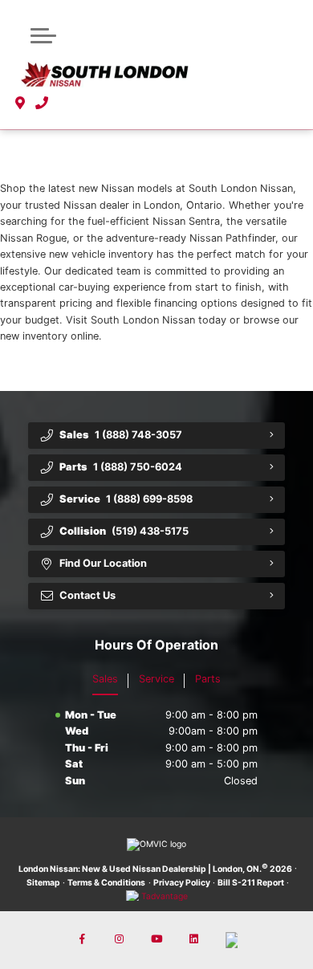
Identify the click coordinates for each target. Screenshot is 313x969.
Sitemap (43, 882)
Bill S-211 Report (250, 882)
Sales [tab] (105, 679)
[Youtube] (156, 940)
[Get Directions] (20, 103)
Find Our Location (103, 563)
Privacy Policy (181, 882)
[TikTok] (231, 940)
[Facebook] (82, 940)
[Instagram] (120, 940)
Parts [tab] (208, 679)
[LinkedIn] (193, 940)
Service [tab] (156, 679)
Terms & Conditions (106, 882)
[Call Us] (42, 103)
